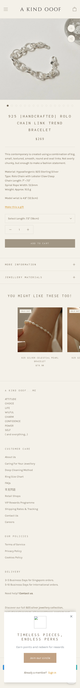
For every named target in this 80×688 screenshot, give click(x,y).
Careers (9, 521)
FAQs (8, 483)
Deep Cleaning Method (19, 470)
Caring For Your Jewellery (20, 463)
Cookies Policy (13, 557)
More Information (21, 264)
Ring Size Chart (14, 476)
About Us (10, 457)
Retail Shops (13, 495)
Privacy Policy (13, 551)
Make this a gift (14, 206)
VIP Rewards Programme (19, 502)
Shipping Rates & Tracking (21, 508)
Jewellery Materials (23, 277)
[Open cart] (74, 9)
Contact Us (11, 515)
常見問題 (10, 489)
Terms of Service (15, 544)
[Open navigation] (6, 9)
